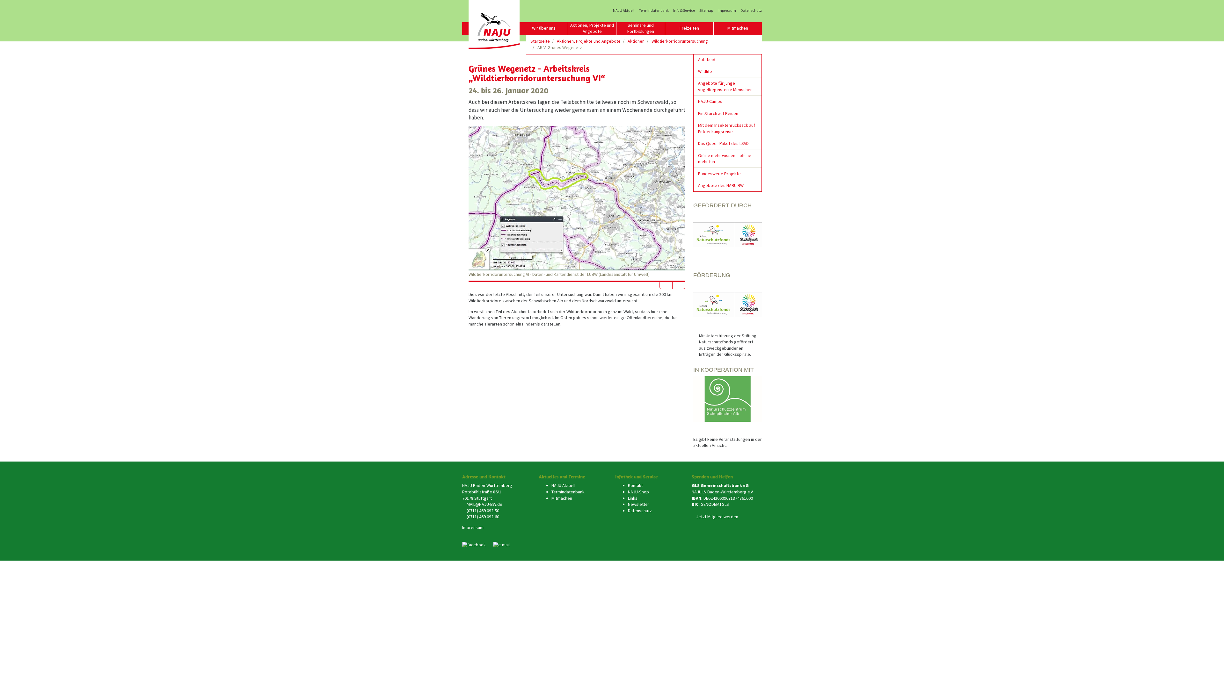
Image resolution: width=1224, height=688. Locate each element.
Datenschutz (751, 10)
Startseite (540, 41)
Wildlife (705, 71)
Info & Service (684, 10)
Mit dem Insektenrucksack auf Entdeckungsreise (726, 128)
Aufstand (706, 59)
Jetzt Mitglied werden (717, 517)
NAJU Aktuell (623, 10)
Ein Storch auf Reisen (718, 113)
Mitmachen (737, 28)
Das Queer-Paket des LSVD (723, 143)
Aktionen (636, 41)
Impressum (727, 10)
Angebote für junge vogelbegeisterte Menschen (725, 86)
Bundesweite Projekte (719, 173)
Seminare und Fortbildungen (640, 28)
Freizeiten (689, 28)
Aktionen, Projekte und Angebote (592, 28)
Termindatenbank (654, 10)
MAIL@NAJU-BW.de (484, 504)
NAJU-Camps (710, 101)
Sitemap (706, 10)
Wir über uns (544, 28)
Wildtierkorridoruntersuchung (680, 41)
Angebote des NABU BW (721, 185)
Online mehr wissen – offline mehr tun (724, 159)
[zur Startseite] (494, 24)
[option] (577, 202)
